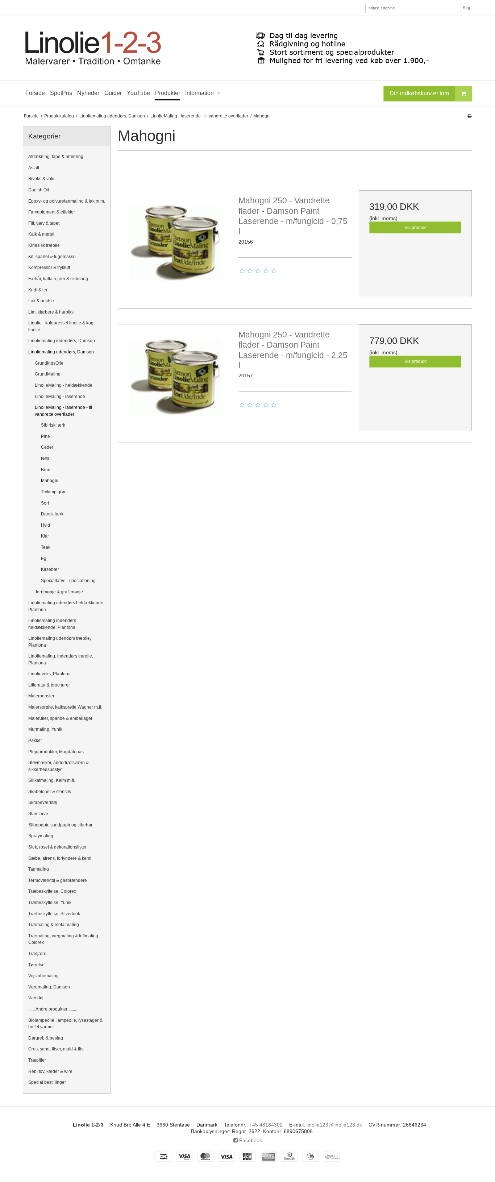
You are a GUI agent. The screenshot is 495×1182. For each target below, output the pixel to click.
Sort (45, 503)
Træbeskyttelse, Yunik (49, 902)
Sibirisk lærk (53, 425)
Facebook (250, 1140)
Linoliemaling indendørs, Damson (61, 340)
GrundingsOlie (49, 363)
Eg (43, 558)
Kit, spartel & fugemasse (52, 256)
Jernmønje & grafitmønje (59, 591)
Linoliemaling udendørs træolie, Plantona (59, 641)
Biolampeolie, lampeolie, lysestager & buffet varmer (65, 1023)
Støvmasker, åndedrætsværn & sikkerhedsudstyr (58, 766)
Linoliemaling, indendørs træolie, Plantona (60, 659)
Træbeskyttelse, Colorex (52, 891)
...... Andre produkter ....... (52, 1009)
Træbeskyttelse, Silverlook (54, 913)
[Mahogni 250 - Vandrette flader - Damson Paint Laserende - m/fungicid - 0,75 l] (174, 246)
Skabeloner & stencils (49, 791)
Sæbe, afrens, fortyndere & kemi (59, 858)
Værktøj (35, 997)
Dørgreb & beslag (45, 1038)
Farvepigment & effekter (51, 212)
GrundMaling (48, 374)
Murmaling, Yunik (45, 729)
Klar (45, 536)
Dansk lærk (52, 514)
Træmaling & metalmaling (53, 924)
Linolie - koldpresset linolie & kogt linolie (61, 326)
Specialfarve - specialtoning (68, 580)
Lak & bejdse (41, 300)
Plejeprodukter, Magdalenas (56, 751)
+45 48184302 (266, 1125)
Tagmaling (38, 869)
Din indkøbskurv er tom (419, 93)
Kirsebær (50, 569)
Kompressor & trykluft (49, 267)
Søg (466, 7)
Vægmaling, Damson (49, 987)
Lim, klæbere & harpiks (51, 312)
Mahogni (49, 480)
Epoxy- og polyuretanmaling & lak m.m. (66, 201)
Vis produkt (415, 227)
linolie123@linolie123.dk (334, 1125)
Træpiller (37, 1060)
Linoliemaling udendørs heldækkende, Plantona (66, 606)
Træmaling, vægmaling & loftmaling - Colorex (64, 939)
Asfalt (33, 167)
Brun (45, 469)
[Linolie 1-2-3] (247, 48)
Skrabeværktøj (42, 802)
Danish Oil (38, 189)
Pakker (35, 740)
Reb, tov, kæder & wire (50, 1071)
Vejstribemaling (43, 975)
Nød (45, 458)
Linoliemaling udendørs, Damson (61, 351)
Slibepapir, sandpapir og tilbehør (60, 825)
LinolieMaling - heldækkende (63, 385)
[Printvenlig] (469, 116)
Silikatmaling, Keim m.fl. (51, 780)
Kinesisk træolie (44, 245)
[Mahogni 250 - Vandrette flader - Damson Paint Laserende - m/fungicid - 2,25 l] (174, 380)
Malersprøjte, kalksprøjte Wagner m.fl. (65, 707)
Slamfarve (38, 813)
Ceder (47, 447)
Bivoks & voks (41, 178)
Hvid (45, 525)
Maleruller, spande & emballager (60, 718)
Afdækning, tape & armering (55, 156)
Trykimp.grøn (54, 491)
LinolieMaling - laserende (60, 396)
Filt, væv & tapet (43, 223)
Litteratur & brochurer (49, 685)
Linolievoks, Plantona (49, 673)
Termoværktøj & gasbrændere (57, 880)
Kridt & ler (37, 290)
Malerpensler (41, 695)
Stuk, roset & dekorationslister (57, 847)
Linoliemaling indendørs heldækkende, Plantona (52, 624)
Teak (45, 547)
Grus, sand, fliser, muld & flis (55, 1049)
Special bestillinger (47, 1082)
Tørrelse (36, 964)
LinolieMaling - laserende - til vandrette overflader (63, 410)
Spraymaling (40, 835)
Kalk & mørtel (41, 234)
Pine (45, 436)
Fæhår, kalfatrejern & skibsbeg (58, 278)
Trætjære (37, 953)
